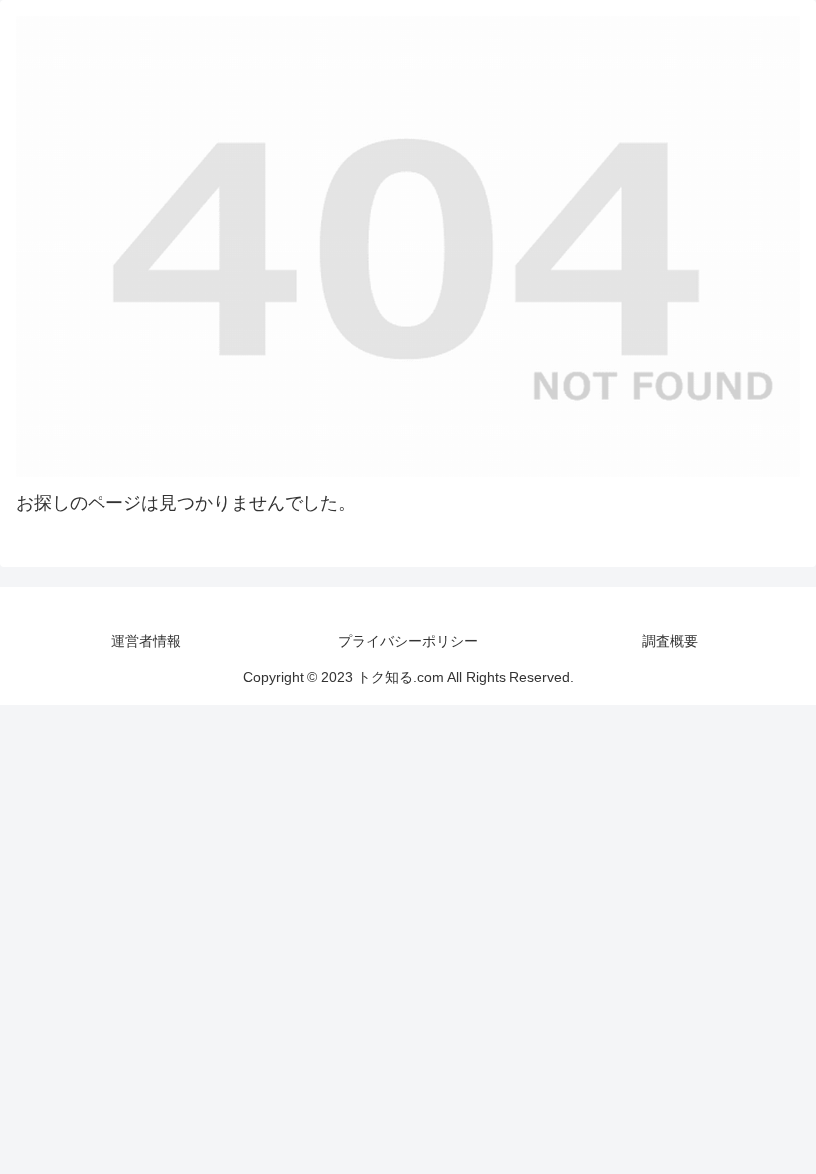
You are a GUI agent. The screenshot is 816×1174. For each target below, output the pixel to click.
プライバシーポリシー (408, 641)
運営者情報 (146, 641)
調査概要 (670, 641)
